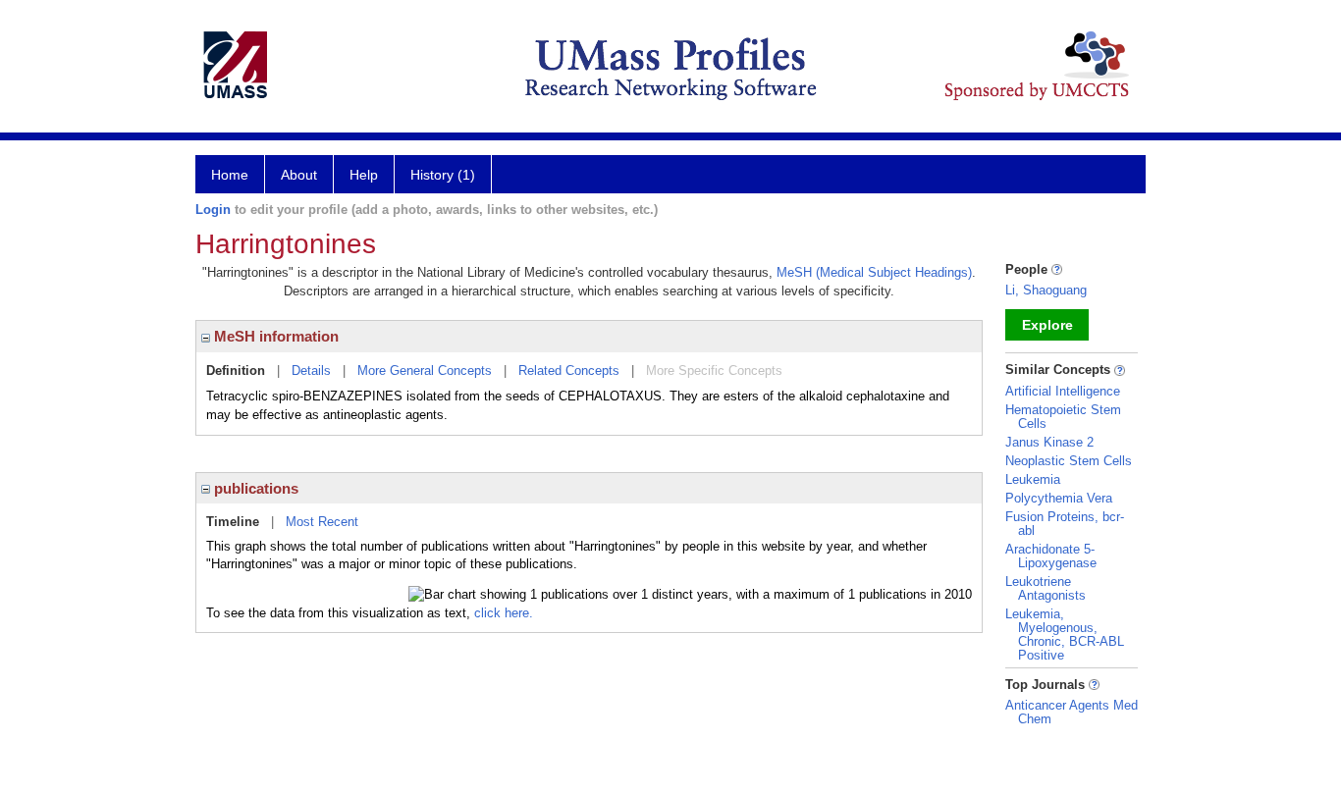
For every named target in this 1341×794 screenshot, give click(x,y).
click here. (503, 613)
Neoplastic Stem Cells (1068, 460)
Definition (235, 370)
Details (311, 370)
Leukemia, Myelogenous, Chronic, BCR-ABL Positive (1064, 634)
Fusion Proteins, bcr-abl (1064, 523)
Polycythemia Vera (1058, 498)
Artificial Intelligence (1062, 391)
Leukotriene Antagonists (1045, 588)
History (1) (442, 175)
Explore (1047, 325)
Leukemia (1032, 479)
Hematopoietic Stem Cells (1063, 416)
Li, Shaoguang (1046, 290)
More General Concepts (424, 370)
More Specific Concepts (714, 370)
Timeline (232, 521)
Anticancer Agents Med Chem (1071, 712)
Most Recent (322, 521)
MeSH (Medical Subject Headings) (874, 272)
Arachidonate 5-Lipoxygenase (1051, 556)
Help (363, 175)
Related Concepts (568, 370)
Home (229, 175)
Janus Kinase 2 (1049, 442)
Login (213, 209)
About (299, 175)
